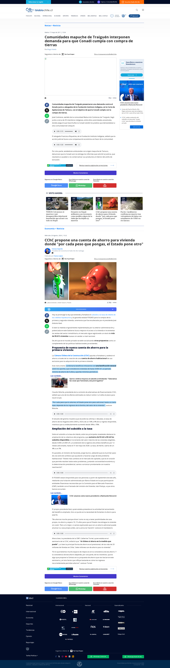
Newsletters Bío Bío (88, 2)
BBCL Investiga (92, 16)
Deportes (66, 16)
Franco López (58, 256)
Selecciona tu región (36, 2)
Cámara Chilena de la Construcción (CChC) (71, 355)
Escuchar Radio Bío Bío (132, 2)
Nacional (37, 16)
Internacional (47, 16)
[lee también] (59, 383)
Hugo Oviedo (51, 49)
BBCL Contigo (103, 16)
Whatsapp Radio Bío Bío (134, 656)
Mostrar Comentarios (80, 173)
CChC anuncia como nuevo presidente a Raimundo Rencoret (93, 496)
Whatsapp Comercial (99, 656)
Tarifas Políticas (31, 655)
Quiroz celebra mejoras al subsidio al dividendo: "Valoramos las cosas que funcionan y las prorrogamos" (93, 380)
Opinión (82, 16)
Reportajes (30, 642)
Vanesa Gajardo (57, 249)
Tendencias (74, 16)
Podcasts (29, 16)
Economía (57, 16)
